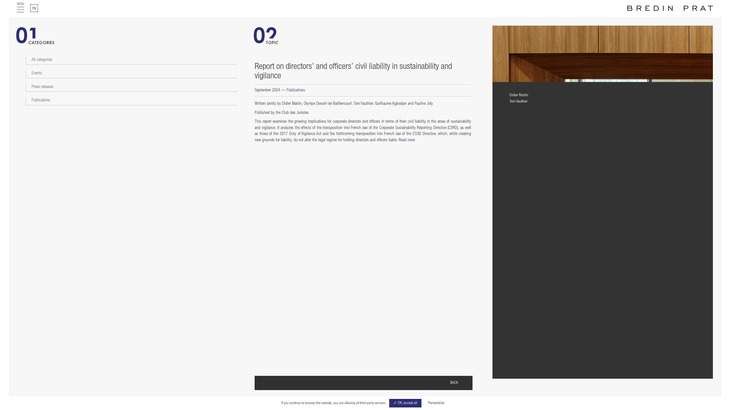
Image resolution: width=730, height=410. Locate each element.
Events (37, 73)
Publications (41, 100)
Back (454, 383)
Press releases (42, 87)
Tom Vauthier (519, 102)
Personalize (436, 403)
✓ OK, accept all (405, 403)
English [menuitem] (37, 6)
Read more (407, 140)
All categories (42, 60)
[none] (34, 8)
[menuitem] (34, 8)
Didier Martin (519, 95)
